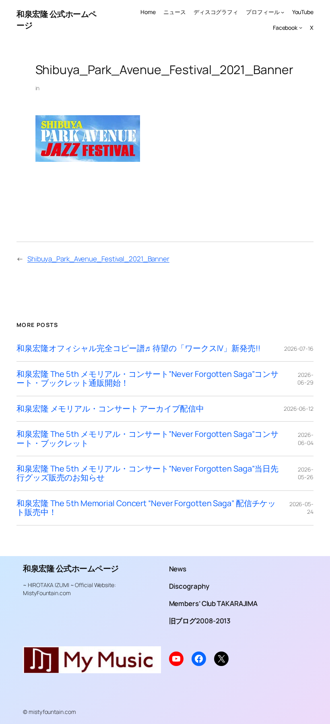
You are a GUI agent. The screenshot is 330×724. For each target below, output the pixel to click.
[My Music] (92, 670)
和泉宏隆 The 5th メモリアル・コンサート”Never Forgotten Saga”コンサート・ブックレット (147, 439)
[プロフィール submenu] (282, 12)
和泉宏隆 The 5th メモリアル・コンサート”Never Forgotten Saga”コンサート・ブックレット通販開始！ (147, 379)
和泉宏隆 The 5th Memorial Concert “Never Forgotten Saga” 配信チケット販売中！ (146, 508)
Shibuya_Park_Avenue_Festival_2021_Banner (98, 258)
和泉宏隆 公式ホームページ (71, 568)
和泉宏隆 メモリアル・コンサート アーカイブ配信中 (110, 408)
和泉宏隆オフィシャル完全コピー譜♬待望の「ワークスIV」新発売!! (138, 348)
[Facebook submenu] (300, 27)
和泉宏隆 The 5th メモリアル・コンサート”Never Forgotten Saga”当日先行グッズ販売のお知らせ (147, 473)
